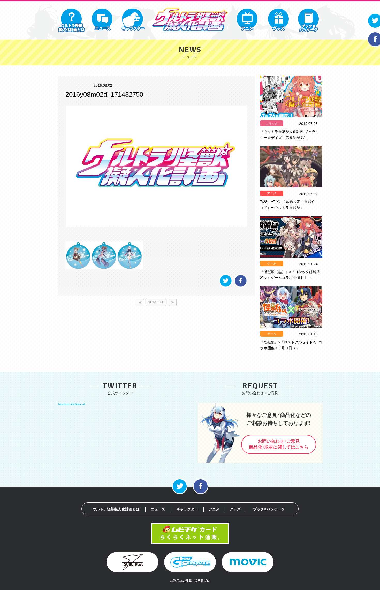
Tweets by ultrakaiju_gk (71, 404)
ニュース (158, 509)
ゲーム (271, 263)
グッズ (235, 509)
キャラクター (187, 509)
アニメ (271, 193)
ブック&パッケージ (269, 509)
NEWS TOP (156, 302)
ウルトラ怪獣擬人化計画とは (116, 509)
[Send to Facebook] (240, 286)
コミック (271, 123)
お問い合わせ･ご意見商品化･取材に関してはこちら (278, 444)
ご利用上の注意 (181, 581)
